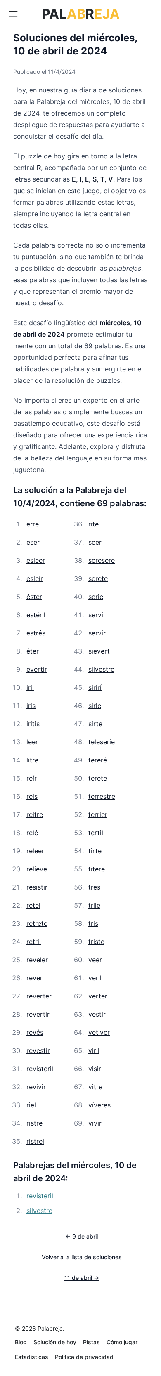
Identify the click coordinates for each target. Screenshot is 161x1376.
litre (32, 760)
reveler (37, 960)
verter (97, 996)
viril (93, 1050)
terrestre (101, 796)
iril (30, 687)
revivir (36, 1087)
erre (32, 524)
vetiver (99, 1032)
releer (35, 851)
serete (98, 578)
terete (97, 778)
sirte (95, 724)
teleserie (101, 742)
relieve (36, 869)
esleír (34, 578)
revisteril (39, 1068)
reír (31, 778)
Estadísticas (31, 1356)
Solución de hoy (54, 1341)
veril (95, 978)
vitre (95, 1087)
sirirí (95, 687)
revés (34, 1032)
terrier (97, 814)
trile (94, 905)
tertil (95, 832)
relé (32, 832)
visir (94, 1068)
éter (32, 651)
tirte (95, 851)
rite (93, 524)
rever (34, 978)
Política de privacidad (84, 1356)
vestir (97, 1014)
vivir (95, 1123)
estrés (35, 633)
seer (95, 542)
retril (33, 941)
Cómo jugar (122, 1341)
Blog (21, 1341)
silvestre (101, 669)
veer (95, 960)
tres (94, 887)
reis (32, 796)
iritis (33, 724)
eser (33, 542)
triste (96, 941)
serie (95, 596)
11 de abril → (81, 1277)
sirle (94, 705)
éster (34, 596)
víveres (99, 1105)
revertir (38, 1014)
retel (33, 905)
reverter (39, 996)
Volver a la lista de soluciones (82, 1256)
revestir (38, 1050)
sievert (99, 651)
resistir (36, 887)
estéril (35, 615)
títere (96, 869)
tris (93, 923)
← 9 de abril (81, 1236)
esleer (35, 560)
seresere (101, 560)
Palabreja (50, 1328)
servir (97, 633)
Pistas (91, 1341)
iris (31, 705)
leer (32, 742)
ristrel (35, 1141)
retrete (36, 923)
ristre (34, 1123)
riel (31, 1105)
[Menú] (13, 14)
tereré (97, 760)
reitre (34, 814)
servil (96, 615)
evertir (36, 669)
